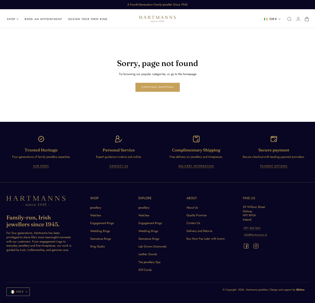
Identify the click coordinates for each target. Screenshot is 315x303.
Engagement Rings (102, 223)
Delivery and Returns (199, 231)
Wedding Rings (100, 231)
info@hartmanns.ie (255, 235)
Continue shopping (158, 87)
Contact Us (119, 166)
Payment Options (273, 166)
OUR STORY (41, 166)
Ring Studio (97, 246)
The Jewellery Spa (149, 262)
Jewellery (95, 207)
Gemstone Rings (100, 239)
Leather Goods (147, 254)
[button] (289, 19)
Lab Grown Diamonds (152, 246)
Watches (95, 215)
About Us (192, 207)
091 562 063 (252, 228)
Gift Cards (145, 270)
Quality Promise (196, 215)
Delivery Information (196, 166)
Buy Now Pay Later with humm (205, 239)
